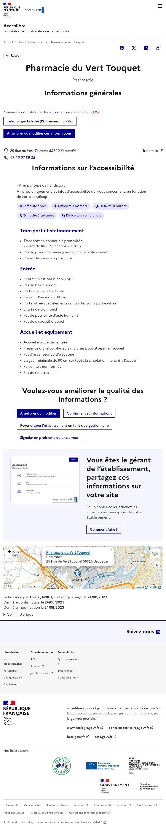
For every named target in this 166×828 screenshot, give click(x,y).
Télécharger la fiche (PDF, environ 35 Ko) (40, 121)
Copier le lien (158, 48)
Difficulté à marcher (73, 206)
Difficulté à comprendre (83, 215)
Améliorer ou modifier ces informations (39, 133)
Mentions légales (13, 813)
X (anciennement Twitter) (134, 48)
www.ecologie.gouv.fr (83, 728)
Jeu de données (39, 673)
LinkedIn (158, 631)
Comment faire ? (104, 529)
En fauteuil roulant (113, 206)
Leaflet (140, 587)
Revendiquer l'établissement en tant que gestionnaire (64, 425)
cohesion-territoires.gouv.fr (129, 728)
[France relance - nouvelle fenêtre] (61, 766)
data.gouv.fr (103, 737)
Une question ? (12, 678)
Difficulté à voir (34, 206)
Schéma (35, 666)
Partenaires (10, 671)
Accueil (8, 42)
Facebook (122, 48)
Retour (16, 55)
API (32, 659)
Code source (145, 805)
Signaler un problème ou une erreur (49, 437)
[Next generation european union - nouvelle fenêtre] (103, 766)
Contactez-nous (68, 678)
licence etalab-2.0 (91, 822)
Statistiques (65, 671)
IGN (155, 587)
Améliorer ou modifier (38, 413)
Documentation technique (110, 805)
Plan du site (12, 805)
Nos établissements (31, 42)
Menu (160, 6)
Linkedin (146, 48)
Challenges (10, 684)
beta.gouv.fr (76, 737)
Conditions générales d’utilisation (89, 813)
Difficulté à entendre (38, 215)
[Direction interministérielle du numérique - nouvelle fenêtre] (130, 786)
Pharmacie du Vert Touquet (68, 552)
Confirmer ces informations (89, 413)
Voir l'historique (20, 614)
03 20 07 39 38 (22, 157)
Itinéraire (150, 150)
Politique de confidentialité (47, 813)
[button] (111, 549)
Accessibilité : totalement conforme (46, 805)
